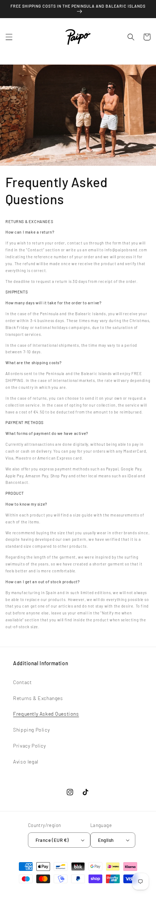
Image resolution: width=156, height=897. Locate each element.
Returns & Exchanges (38, 698)
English (106, 840)
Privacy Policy (29, 745)
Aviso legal (25, 761)
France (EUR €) (52, 840)
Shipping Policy (31, 730)
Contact (22, 682)
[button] (9, 37)
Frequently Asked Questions (46, 714)
